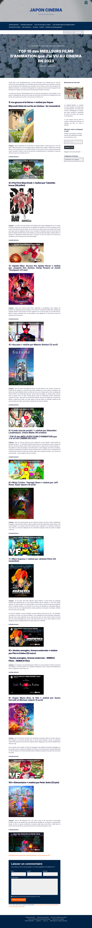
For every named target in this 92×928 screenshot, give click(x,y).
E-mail (29, 871)
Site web (45, 871)
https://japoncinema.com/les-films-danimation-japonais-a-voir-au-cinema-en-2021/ (29, 855)
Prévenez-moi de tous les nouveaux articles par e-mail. (26, 896)
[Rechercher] (81, 32)
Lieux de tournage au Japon (59, 917)
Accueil (28, 45)
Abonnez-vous (69, 147)
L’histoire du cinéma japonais (58, 920)
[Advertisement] (73, 172)
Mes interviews (29, 920)
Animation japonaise (43, 917)
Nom (12, 871)
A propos (35, 27)
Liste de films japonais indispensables (39, 919)
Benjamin (52, 66)
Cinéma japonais (30, 917)
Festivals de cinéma (58, 919)
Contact (41, 27)
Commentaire (15, 877)
